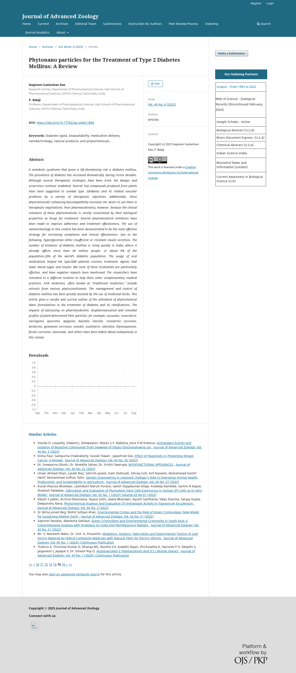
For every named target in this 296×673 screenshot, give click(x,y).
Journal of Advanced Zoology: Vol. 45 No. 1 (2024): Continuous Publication (116, 553)
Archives (62, 24)
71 (42, 564)
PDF (157, 84)
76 (63, 564)
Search (265, 24)
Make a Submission (231, 53)
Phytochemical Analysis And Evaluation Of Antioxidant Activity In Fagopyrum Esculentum (129, 503)
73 (50, 564)
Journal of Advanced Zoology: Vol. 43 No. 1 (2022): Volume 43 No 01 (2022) (102, 495)
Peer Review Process (183, 24)
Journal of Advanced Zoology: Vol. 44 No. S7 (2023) (142, 482)
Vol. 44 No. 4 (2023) (71, 47)
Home (26, 24)
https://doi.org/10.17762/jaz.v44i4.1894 (65, 123)
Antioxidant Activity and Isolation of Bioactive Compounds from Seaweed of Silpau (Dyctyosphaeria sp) (114, 445)
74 (55, 564)
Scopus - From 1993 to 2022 (236, 87)
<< (30, 564)
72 (46, 564)
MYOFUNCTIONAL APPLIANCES (151, 464)
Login (270, 3)
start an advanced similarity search (74, 574)
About (61, 32)
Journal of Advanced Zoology (60, 16)
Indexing (211, 24)
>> (70, 564)
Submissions (112, 24)
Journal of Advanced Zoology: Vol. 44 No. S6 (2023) (101, 460)
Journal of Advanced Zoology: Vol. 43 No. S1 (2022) (117, 516)
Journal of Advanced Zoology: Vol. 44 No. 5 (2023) (73, 508)
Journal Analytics (37, 32)
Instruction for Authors (145, 24)
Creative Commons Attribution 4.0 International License (173, 172)
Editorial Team (85, 24)
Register (256, 3)
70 (37, 564)
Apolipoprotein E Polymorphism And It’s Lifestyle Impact (137, 551)
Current (43, 24)
